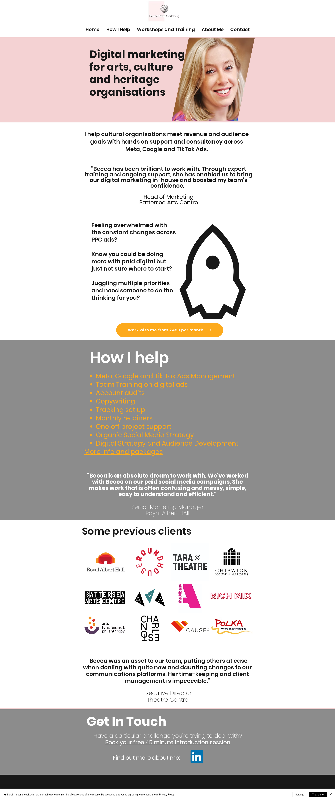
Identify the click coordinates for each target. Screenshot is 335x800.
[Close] (331, 794)
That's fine (318, 794)
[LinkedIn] (197, 756)
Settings (299, 794)
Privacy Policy (166, 794)
